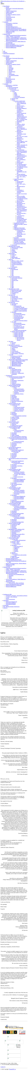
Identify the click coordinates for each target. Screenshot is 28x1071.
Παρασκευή (16, 547)
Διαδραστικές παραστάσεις (20, 229)
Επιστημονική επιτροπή (19, 407)
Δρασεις (13, 249)
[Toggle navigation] (25, 1)
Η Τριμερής (19, 163)
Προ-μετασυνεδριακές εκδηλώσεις (19, 436)
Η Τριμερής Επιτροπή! (22, 219)
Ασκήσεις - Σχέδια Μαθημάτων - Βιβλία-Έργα (16, 570)
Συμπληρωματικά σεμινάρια (17, 501)
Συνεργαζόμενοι (14, 292)
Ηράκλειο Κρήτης (15, 301)
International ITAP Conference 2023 (16, 529)
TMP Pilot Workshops (16, 365)
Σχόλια (15, 475)
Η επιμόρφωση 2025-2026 (20, 243)
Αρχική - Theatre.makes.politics (18, 360)
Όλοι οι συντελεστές (18, 476)
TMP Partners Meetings (16, 362)
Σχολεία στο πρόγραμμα (19, 97)
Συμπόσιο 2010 (14, 423)
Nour (18, 123)
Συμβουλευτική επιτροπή (16, 425)
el (4, 51)
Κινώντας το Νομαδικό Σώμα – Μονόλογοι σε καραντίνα (22, 152)
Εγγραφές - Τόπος (15, 542)
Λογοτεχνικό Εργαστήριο (14, 276)
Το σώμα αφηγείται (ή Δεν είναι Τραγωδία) (21, 165)
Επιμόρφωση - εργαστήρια (12, 85)
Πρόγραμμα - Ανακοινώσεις (17, 380)
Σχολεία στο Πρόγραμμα (16, 264)
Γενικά (15, 406)
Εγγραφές (13, 395)
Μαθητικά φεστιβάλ (10, 564)
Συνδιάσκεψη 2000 (15, 524)
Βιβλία (10, 576)
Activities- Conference (16, 358)
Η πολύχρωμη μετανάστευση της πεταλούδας (21, 231)
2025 (10, 562)
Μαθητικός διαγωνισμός (19, 227)
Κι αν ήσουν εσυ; (15, 90)
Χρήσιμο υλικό (14, 98)
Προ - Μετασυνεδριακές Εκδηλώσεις (16, 485)
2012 (12, 273)
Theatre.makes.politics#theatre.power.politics (18, 359)
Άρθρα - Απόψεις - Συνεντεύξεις (13, 569)
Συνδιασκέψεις (9, 375)
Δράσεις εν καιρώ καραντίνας (20, 310)
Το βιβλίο (13, 251)
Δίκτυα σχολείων (20, 201)
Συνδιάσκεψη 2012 (15, 404)
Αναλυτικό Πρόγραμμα (16, 442)
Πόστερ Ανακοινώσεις (16, 502)
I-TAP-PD (11, 354)
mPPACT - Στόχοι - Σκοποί (17, 260)
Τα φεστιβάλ (14, 252)
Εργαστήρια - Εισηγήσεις (16, 465)
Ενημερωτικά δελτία (10, 79)
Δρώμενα (13, 402)
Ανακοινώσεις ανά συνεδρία (20, 554)
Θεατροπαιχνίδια (17, 306)
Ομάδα (15, 94)
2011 (12, 274)
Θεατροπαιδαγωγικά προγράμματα (18, 319)
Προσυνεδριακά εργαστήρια (20, 415)
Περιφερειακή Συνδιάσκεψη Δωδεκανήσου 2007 (17, 461)
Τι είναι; (13, 91)
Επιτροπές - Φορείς (15, 541)
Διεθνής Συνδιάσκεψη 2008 (15, 426)
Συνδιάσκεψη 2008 (15, 428)
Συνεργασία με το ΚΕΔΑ (16, 298)
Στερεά (10, 66)
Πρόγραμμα (14, 396)
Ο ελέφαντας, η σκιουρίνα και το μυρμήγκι (20, 191)
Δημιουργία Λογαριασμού (9, 53)
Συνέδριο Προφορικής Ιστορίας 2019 (17, 376)
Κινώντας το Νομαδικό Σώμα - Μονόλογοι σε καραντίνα (22, 211)
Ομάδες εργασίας (15, 417)
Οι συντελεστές (14, 351)
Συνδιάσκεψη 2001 (15, 515)
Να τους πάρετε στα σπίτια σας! (21, 234)
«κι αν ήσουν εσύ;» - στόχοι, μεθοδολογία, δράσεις (21, 103)
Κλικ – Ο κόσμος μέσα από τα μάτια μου (22, 120)
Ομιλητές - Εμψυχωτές (19, 391)
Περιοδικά (11, 575)
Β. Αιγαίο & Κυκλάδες (14, 75)
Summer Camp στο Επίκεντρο (17, 331)
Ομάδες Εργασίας (10, 62)
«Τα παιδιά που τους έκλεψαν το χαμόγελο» (22, 221)
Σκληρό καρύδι (20, 162)
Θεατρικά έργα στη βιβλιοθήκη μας (16, 574)
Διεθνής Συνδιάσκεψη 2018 (15, 385)
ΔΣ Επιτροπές (9, 63)
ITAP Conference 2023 (16, 530)
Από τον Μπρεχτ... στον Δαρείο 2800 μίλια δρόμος (22, 142)
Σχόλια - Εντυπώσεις (15, 352)
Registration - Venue (15, 535)
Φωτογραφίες (14, 266)
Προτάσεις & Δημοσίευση (19, 540)
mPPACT (11, 259)
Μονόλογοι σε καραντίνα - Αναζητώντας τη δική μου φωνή (21, 133)
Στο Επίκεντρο (12, 302)
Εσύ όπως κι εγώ (18, 325)
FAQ (15, 92)
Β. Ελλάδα (11, 68)
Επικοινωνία (14, 245)
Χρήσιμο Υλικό (6, 567)
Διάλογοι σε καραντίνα (19, 242)
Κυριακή (16, 550)
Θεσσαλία (11, 69)
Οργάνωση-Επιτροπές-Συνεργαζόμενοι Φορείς (19, 389)
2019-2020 (13, 304)
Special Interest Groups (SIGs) (18, 534)
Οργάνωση (13, 254)
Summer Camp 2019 (18, 334)
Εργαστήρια (14, 381)
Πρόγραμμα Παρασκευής (19, 479)
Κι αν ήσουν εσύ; (12, 88)
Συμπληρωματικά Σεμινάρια (17, 522)
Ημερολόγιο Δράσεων (16, 262)
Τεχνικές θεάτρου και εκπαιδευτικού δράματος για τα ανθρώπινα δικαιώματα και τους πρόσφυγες (22, 116)
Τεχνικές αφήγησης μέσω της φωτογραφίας (22, 175)
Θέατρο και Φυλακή (10, 581)
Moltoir (10, 367)
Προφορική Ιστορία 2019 (16, 378)
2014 (12, 270)
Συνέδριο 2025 (14, 539)
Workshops (13, 533)
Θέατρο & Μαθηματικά (11, 586)
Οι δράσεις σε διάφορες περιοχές (13, 64)
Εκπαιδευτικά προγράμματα (20, 330)
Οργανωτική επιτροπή (19, 408)
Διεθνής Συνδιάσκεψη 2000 (15, 523)
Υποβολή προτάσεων (16, 384)
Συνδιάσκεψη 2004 (15, 489)
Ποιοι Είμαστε (6, 55)
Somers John (8, 82)
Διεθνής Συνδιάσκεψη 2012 (15, 403)
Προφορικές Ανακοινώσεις (17, 401)
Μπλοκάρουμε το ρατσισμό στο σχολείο (22, 155)
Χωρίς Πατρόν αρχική (16, 369)
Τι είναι (13, 256)
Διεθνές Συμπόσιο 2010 (14, 421)
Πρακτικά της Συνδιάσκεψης (20, 508)
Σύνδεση (5, 52)
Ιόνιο (10, 76)
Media (15, 93)
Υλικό (12, 265)
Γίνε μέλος (8, 77)
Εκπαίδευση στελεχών (19, 223)
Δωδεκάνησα (11, 74)
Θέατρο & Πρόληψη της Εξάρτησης (13, 585)
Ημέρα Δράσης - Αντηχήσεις (17, 353)
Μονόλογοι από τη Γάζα (14, 288)
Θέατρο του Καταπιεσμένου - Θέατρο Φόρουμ (16, 563)
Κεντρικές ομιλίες (15, 399)
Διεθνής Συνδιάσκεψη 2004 (15, 487)
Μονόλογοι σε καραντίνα (19, 238)
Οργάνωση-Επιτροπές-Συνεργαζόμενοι (19, 431)
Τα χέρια (19, 169)
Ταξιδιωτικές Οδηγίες (19, 393)
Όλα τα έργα (14, 279)
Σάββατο (16, 548)
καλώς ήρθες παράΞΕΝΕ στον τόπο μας (22, 172)
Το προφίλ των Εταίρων (16, 263)
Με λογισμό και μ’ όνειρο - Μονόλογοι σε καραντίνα (22, 129)
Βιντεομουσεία (12, 268)
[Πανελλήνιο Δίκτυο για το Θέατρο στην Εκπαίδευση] (12, 1)
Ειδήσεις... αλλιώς (21, 124)
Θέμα (12, 379)
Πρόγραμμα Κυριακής (19, 481)
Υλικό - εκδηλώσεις (15, 258)
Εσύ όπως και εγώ (18, 315)
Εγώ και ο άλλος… (21, 105)
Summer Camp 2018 (18, 335)
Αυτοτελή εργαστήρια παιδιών (20, 308)
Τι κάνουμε (5, 83)
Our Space (16, 237)
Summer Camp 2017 (18, 336)
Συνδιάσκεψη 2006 (15, 470)
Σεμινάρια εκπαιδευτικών (19, 101)
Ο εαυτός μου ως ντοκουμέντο (20, 126)
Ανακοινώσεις (9, 81)
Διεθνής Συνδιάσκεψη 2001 (15, 514)
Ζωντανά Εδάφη (20, 218)
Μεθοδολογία (14, 257)
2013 (12, 271)
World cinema (20, 158)
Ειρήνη (18, 188)
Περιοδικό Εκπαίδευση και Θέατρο (13, 559)
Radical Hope (12, 253)
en (1, 2)
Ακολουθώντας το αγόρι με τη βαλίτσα (22, 167)
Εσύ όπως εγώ (12, 295)
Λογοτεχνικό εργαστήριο (16, 277)
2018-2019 (13, 312)
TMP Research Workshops (17, 363)
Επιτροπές (16, 452)
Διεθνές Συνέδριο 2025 (14, 537)
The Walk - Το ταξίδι (18, 241)
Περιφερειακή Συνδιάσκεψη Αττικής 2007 (18, 437)
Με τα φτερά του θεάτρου (19, 314)
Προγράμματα (9, 86)
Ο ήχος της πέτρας (21, 157)
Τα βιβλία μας (9, 565)
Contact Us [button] (3, 1066)
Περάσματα (19, 182)
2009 (12, 287)
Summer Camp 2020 (18, 332)
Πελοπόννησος (12, 71)
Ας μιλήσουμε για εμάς (19, 307)
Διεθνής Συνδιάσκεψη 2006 (15, 469)
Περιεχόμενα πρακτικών (19, 492)
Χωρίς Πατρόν (12, 368)
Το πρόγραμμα (14, 248)
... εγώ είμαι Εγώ (20, 149)
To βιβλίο (13, 293)
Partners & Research (15, 357)
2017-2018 (13, 321)
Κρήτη (10, 72)
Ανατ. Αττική (14, 299)
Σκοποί (7, 57)
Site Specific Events (15, 536)
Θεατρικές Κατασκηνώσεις (12, 558)
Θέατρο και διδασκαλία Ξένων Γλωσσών (15, 584)
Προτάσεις (16, 392)
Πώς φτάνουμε (17, 543)
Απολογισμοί (17, 96)
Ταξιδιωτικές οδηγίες (18, 410)
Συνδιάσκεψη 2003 (15, 504)
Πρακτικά (13, 526)
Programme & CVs (15, 531)
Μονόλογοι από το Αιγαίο (19, 240)
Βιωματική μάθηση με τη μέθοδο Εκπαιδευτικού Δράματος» (22, 110)
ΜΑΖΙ (15, 226)
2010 (12, 275)
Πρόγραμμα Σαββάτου (19, 480)
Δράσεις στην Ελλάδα (16, 291)
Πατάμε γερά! (20, 107)
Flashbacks (19, 121)
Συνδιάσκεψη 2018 (15, 386)
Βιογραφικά (14, 445)
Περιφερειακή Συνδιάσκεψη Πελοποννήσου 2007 (15, 448)
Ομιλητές (13, 552)
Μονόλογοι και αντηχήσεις (20, 139)
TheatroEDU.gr (12, 1069)
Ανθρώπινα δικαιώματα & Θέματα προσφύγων (16, 568)
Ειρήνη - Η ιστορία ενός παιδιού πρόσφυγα (22, 145)
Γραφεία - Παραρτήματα (11, 60)
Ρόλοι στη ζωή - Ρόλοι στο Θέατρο (16, 583)
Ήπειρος (10, 70)
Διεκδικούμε (8, 80)
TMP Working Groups (16, 364)
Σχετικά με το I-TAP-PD (16, 356)
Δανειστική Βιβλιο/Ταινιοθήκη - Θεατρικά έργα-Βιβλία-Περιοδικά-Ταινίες (16, 572)
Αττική (10, 65)
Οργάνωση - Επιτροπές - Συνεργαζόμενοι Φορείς (19, 472)
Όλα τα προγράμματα (13, 87)
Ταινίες (10, 578)
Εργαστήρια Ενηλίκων (19, 317)
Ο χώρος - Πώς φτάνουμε (19, 474)
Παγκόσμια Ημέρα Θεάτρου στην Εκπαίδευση (16, 561)
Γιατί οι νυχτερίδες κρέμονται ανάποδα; (21, 197)
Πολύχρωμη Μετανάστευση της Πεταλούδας (21, 203)
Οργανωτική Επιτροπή (19, 441)
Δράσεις (13, 99)
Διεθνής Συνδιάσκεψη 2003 (15, 503)
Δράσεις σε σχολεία (15, 371)
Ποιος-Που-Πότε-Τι (18, 546)
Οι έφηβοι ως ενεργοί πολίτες (20, 309)
